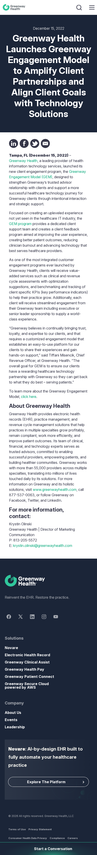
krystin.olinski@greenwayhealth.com (42, 545)
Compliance (57, 838)
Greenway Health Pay (24, 669)
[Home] (48, 581)
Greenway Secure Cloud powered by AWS (27, 685)
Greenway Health (15, 7)
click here (28, 396)
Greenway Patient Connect (29, 676)
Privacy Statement (40, 829)
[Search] (79, 7)
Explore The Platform (46, 782)
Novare (11, 647)
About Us (13, 712)
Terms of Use (17, 829)
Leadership (15, 727)
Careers (72, 838)
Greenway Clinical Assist (27, 662)
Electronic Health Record (27, 655)
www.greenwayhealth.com (54, 489)
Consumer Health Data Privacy (27, 838)
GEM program (20, 223)
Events (11, 719)
